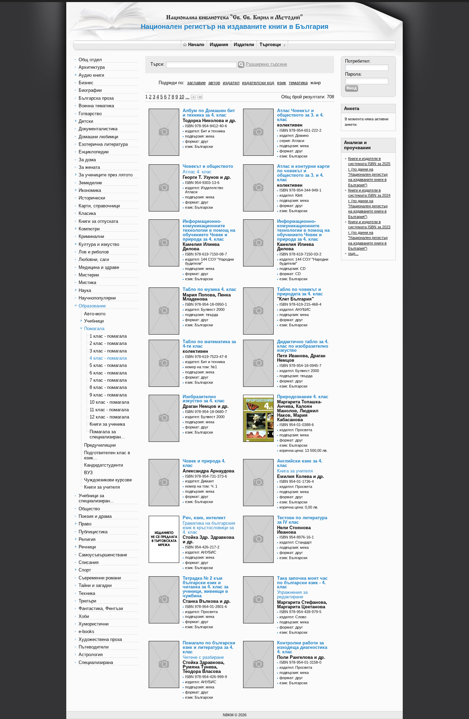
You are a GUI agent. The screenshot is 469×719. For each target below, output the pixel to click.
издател (231, 82)
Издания (219, 44)
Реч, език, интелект (204, 517)
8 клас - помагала (108, 387)
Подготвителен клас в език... (107, 455)
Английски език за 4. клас (299, 463)
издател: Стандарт (295, 542)
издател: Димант (199, 481)
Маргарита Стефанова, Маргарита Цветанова (302, 604)
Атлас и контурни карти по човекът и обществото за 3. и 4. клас (303, 173)
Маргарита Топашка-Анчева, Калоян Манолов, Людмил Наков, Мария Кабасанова (299, 410)
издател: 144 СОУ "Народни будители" (209, 261)
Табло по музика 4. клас (209, 289)
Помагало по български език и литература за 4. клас (209, 647)
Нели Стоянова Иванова (294, 530)
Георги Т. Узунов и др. (207, 177)
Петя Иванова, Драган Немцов (301, 358)
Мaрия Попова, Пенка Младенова (207, 297)
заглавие (196, 82)
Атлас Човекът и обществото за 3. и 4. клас (300, 115)
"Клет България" (295, 299)
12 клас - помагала (109, 417)
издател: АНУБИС (295, 309)
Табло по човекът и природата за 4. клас (300, 291)
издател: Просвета (295, 430)
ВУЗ (88, 472)
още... (353, 253)
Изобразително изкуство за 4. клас (204, 399)
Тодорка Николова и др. (209, 120)
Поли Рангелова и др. (301, 657)
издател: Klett (290, 195)
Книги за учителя (102, 487)
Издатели (244, 44)
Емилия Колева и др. (300, 476)
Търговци (270, 44)
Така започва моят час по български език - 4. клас (302, 583)
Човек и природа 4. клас (204, 463)
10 (181, 96)
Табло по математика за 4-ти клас (209, 344)
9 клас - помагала (108, 394)
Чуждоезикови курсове (108, 479)
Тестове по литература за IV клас (302, 520)
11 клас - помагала (109, 409)
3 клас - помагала (108, 350)
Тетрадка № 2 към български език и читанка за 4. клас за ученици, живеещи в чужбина (205, 587)
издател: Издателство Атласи (204, 190)
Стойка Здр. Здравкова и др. (208, 539)
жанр (315, 82)
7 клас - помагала (108, 380)
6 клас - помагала (108, 372)
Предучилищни (100, 445)
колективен (289, 125)
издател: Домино (294, 135)
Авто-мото (94, 313)
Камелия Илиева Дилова (201, 246)
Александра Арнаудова (208, 470)
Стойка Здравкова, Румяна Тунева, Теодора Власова (204, 667)
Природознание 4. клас (302, 396)
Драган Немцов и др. (206, 406)
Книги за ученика (107, 424)
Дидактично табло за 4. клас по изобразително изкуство (303, 346)
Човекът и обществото (208, 166)
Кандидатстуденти (103, 465)
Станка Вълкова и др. (207, 601)
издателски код (258, 82)
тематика (298, 82)
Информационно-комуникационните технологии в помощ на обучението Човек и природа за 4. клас (209, 230)
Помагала (94, 328)
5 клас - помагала (108, 365)
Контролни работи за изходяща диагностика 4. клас (302, 647)
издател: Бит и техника (205, 131)
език (281, 82)
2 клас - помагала (108, 343)
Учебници (94, 321)
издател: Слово (292, 617)
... (187, 96)
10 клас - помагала (109, 402)
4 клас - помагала (108, 358)
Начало (196, 44)
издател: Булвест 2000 (205, 309)
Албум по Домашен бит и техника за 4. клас (209, 113)
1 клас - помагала (108, 336)
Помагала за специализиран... (107, 434)
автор (214, 82)
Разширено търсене (266, 64)
